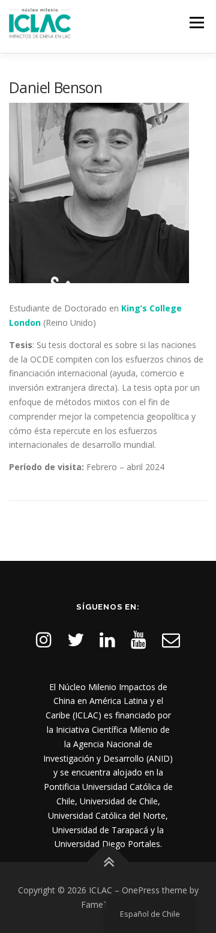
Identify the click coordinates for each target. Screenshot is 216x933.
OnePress (141, 890)
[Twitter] (75, 639)
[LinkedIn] (107, 639)
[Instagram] (44, 639)
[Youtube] (138, 639)
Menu (196, 22)
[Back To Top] (108, 862)
